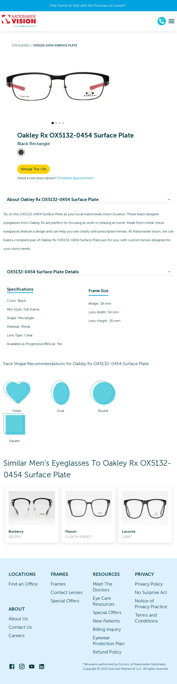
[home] (19, 21)
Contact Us (20, 627)
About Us (18, 618)
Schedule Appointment (75, 178)
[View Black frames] (21, 152)
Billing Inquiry (107, 629)
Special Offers (65, 600)
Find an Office (23, 584)
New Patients (106, 621)
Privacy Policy (149, 584)
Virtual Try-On (33, 169)
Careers (17, 635)
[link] (31, 515)
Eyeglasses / (22, 45)
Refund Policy (107, 652)
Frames (58, 584)
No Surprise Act (151, 592)
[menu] (171, 21)
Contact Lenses (67, 592)
